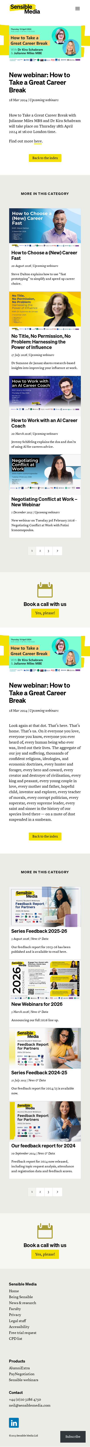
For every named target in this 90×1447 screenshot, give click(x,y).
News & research (22, 1303)
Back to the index (45, 158)
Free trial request (22, 1332)
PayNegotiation (22, 1374)
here (38, 141)
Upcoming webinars (45, 266)
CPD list (15, 1338)
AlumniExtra (19, 1368)
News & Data (39, 939)
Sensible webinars (23, 1380)
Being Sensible (21, 1297)
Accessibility (19, 1327)
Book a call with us (45, 604)
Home (14, 1291)
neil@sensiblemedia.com (29, 1405)
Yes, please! (45, 613)
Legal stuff (17, 1321)
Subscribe (73, 1436)
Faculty (15, 1309)
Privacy (15, 1314)
